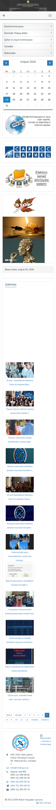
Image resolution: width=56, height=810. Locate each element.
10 (16, 720)
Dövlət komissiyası (14, 26)
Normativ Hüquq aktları (16, 33)
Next (52, 228)
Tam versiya (45, 802)
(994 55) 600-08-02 (20, 781)
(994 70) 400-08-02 (20, 785)
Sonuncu (45, 720)
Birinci (9, 715)
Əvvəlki (18, 715)
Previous (3, 228)
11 (22, 720)
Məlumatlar (10, 53)
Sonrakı (34, 720)
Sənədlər (8, 46)
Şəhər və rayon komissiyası (18, 39)
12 (27, 720)
